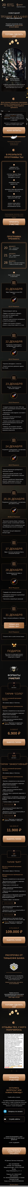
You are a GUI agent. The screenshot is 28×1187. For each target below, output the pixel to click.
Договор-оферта (14, 1184)
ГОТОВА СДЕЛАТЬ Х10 (14, 35)
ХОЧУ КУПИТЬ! (14, 130)
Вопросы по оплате (15, 1111)
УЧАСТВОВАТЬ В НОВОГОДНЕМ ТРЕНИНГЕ (14, 1152)
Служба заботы (14, 1119)
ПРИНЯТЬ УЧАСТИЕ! (14, 223)
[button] (9, 804)
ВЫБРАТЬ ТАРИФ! (14, 742)
